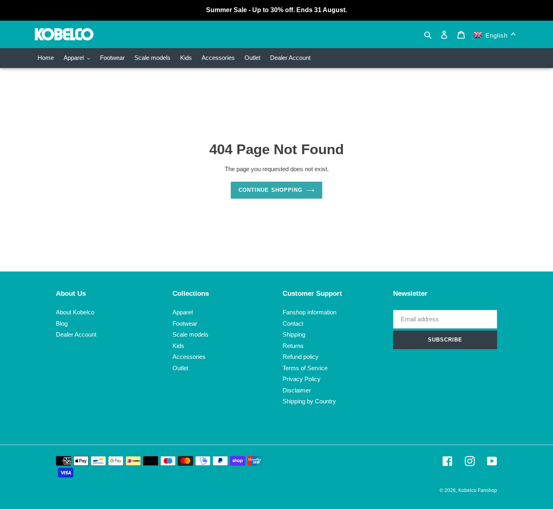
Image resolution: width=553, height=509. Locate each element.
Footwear (184, 323)
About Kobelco (75, 312)
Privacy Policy (302, 378)
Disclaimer (297, 390)
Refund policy (301, 356)
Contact (293, 323)
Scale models (190, 334)
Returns (293, 345)
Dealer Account (76, 334)
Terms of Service (305, 368)
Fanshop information (309, 312)
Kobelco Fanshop (477, 490)
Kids (178, 345)
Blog (62, 323)
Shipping (294, 334)
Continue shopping (270, 190)
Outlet (180, 368)
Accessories (189, 356)
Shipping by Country (309, 401)
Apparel (182, 312)
